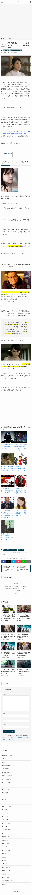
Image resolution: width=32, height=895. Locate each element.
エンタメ (5, 792)
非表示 (9, 153)
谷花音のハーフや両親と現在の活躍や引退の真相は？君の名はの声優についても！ (20, 513)
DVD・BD (5, 762)
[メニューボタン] (2, 2)
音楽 (4, 884)
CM (4, 758)
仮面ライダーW (20, 552)
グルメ (5, 799)
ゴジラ (5, 809)
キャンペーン (6, 796)
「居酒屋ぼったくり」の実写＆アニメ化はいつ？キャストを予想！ (20, 468)
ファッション (6, 823)
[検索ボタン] (30, 2)
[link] (16, 593)
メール (4, 718)
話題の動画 (6, 877)
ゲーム (5, 802)
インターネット (7, 789)
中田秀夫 (14, 552)
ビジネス (5, 819)
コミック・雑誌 (7, 806)
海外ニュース (6, 867)
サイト (4, 724)
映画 (18, 50)
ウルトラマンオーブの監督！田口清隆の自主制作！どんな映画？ (7, 490)
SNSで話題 (6, 772)
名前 (4, 713)
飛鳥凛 (3, 554)
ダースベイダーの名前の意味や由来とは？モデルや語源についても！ (7, 447)
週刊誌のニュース (7, 880)
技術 (4, 853)
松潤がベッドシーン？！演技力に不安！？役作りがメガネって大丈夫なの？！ (7, 536)
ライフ (5, 833)
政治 (4, 857)
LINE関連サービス (8, 765)
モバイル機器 (6, 830)
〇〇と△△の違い (7, 779)
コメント (6, 694)
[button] (3, 561)
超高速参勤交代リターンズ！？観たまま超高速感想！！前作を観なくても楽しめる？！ (20, 491)
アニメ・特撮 (6, 50)
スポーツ (5, 816)
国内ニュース (6, 840)
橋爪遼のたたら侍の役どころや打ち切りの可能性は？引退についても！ (7, 469)
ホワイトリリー (6, 552)
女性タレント (12, 50)
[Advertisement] (16, 21)
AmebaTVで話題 (7, 755)
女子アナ (5, 847)
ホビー (5, 826)
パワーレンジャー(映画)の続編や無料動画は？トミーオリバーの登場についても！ (20, 447)
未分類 (5, 863)
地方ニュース (6, 843)
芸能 (21, 50)
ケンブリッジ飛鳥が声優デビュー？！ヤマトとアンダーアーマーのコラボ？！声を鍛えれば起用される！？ (7, 514)
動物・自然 (6, 836)
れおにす (16, 583)
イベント (5, 785)
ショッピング (6, 813)
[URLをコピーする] (28, 561)
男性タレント (6, 870)
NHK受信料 (6, 769)
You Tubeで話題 (7, 775)
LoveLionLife (16, 2)
